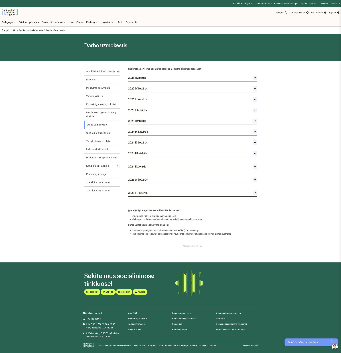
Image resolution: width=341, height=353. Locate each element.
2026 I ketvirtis (137, 77)
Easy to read (317, 12)
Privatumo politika (155, 345)
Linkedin (109, 292)
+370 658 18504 (93, 319)
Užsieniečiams (75, 22)
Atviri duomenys (179, 329)
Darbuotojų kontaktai (137, 318)
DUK (120, 22)
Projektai (248, 4)
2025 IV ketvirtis (138, 88)
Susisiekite (335, 4)
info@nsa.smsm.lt (93, 313)
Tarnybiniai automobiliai (98, 141)
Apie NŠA (237, 4)
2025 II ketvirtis (137, 110)
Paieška (280, 12)
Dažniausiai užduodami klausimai (231, 324)
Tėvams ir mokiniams (53, 22)
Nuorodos (220, 318)
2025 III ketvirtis (137, 99)
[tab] (192, 77)
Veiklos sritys (134, 329)
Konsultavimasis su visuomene (230, 329)
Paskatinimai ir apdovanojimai (101, 157)
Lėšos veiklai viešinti (97, 149)
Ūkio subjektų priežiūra (98, 132)
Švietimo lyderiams (29, 22)
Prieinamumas (298, 12)
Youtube (141, 292)
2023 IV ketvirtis (138, 179)
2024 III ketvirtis (138, 142)
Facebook (93, 292)
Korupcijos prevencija (97, 165)
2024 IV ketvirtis (138, 131)
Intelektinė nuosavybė (98, 182)
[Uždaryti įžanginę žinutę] (332, 341)
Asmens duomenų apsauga (228, 313)
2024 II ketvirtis (137, 153)
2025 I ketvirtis (137, 121)
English (332, 12)
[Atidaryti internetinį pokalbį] (335, 347)
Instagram (125, 292)
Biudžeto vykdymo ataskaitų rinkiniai (101, 114)
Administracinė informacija (285, 4)
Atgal (6, 30)
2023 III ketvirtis (137, 192)
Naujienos (107, 22)
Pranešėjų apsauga (96, 174)
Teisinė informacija (262, 4)
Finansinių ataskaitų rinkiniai (101, 104)
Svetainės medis (249, 345)
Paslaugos (91, 22)
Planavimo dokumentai (98, 87)
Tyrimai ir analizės (308, 4)
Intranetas (212, 345)
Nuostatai (91, 79)
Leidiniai (323, 4)
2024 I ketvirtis (137, 166)
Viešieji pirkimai (94, 96)
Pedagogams (9, 22)
